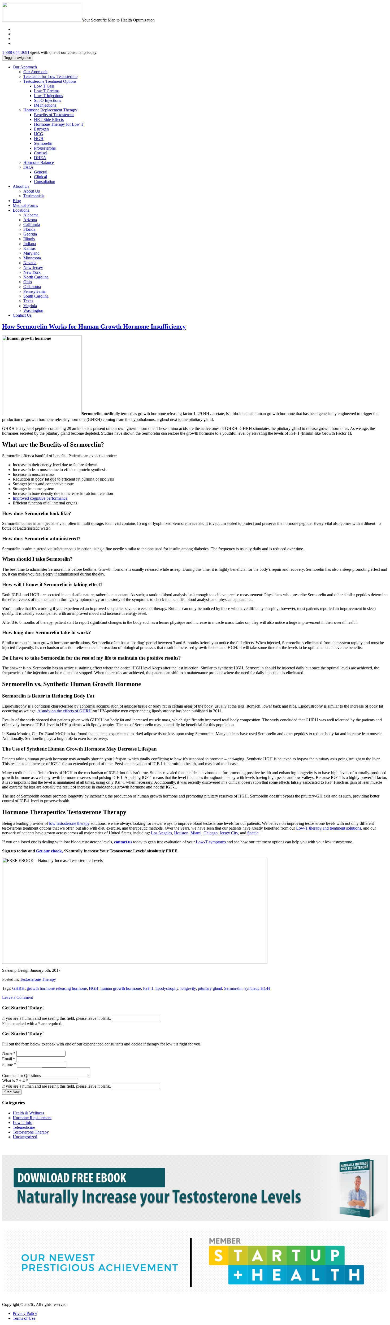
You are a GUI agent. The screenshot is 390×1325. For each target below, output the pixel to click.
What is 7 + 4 (15, 1080)
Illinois (29, 239)
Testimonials (33, 196)
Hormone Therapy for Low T (59, 124)
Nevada (29, 262)
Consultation (44, 181)
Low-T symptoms (211, 842)
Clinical (40, 177)
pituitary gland (210, 988)
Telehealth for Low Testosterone (50, 76)
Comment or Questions (22, 1075)
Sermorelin (43, 143)
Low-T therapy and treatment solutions (328, 828)
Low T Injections (48, 95)
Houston (181, 833)
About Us (21, 186)
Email (8, 1059)
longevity (188, 988)
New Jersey (33, 267)
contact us (123, 842)
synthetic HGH (257, 988)
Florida (29, 229)
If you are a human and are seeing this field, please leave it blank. (57, 1018)
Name (8, 1053)
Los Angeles (161, 833)
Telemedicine (24, 1127)
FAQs (28, 167)
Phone (9, 1064)
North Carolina (36, 277)
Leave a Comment (17, 997)
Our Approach (25, 67)
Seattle (252, 833)
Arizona (30, 219)
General (40, 172)
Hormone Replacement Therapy (50, 110)
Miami (195, 833)
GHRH (18, 988)
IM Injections (45, 105)
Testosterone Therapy (38, 979)
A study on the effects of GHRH (64, 711)
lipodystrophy (166, 988)
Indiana (29, 243)
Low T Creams (46, 91)
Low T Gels (44, 86)
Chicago (210, 833)
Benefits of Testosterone (54, 114)
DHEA (40, 157)
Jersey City (229, 833)
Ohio (27, 282)
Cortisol (40, 153)
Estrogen (41, 129)
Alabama (30, 215)
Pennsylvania (34, 291)
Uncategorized (25, 1137)
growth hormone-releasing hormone (57, 988)
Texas (28, 301)
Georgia (30, 234)
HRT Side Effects (49, 119)
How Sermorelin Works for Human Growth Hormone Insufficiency (94, 326)
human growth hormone (121, 988)
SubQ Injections (47, 100)
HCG (38, 134)
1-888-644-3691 (15, 52)
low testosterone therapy (69, 823)
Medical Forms (25, 205)
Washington (33, 310)
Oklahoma (32, 286)
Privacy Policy (25, 1313)
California (31, 224)
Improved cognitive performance (40, 498)
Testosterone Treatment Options (49, 81)
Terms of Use (24, 1318)
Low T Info (22, 1122)
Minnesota (32, 258)
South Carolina (36, 296)
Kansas (29, 248)
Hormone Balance (38, 162)
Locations (21, 210)
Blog (17, 200)
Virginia (30, 305)
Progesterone (45, 148)
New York (32, 272)
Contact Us (22, 315)
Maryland (31, 253)
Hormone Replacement (32, 1117)
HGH (39, 138)
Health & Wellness (28, 1113)
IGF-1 (148, 988)
